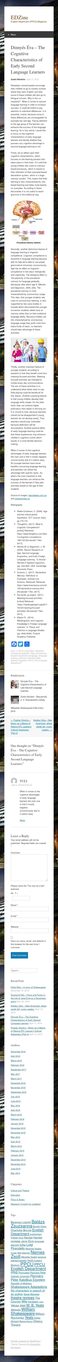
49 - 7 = (14, 893)
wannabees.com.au (38, 495)
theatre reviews (22, 1297)
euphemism (36, 1234)
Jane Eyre (27, 1241)
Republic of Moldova (21, 1283)
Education (30, 650)
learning (22, 658)
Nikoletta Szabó (29, 1257)
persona (42, 1257)
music (14, 1252)
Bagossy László (21, 1222)
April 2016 (15, 1110)
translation (33, 1301)
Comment (15, 852)
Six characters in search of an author (28, 1292)
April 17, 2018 (33, 79)
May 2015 (15, 1137)
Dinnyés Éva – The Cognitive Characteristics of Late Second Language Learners (33, 686)
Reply (22, 820)
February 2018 (17, 1065)
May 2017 (15, 1074)
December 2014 (18, 1159)
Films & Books (18, 1199)
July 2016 (15, 1096)
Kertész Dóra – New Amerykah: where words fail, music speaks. (42, 725)
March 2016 (16, 1114)
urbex (41, 1302)
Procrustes (24, 1272)
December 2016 (18, 1083)
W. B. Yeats (35, 1304)
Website (14, 926)
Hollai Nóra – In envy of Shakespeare (28, 987)
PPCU (31, 660)
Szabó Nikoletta (18, 79)
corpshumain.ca (22, 498)
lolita (23, 1245)
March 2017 (16, 1078)
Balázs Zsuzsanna (28, 1223)
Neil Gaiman (23, 1252)
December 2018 (18, 1051)
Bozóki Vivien (40, 1226)
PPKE (14, 1272)
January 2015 (17, 1155)
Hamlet (28, 1237)
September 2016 (18, 1092)
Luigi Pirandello (22, 1246)
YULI (23, 781)
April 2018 (15, 1056)
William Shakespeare (23, 1311)
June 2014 (15, 1168)
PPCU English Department (28, 1266)
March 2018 (16, 1060)
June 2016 (15, 1101)
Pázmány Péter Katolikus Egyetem (26, 659)
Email (14, 915)
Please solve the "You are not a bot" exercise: (28, 887)
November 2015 (18, 1132)
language (33, 655)
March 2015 (16, 1146)
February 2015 (17, 1150)
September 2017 (18, 1069)
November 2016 (18, 1087)
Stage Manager (31, 1294)
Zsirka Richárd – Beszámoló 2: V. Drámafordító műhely (33, 698)
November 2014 (18, 1164)
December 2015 (18, 1128)
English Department (19, 655)
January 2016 (17, 1123)
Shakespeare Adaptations (29, 1286)
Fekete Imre (17, 1237)
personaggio (19, 1260)
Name (14, 905)
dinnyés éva (41, 653)
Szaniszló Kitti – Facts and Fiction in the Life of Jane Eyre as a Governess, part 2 (28, 998)
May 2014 (15, 1173)
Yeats (29, 1317)
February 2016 (17, 1119)
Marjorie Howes (33, 1248)
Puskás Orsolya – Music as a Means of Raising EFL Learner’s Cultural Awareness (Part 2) (21, 726)
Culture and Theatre (20, 1190)
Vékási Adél (18, 1305)
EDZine (19, 17)
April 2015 (15, 1141)
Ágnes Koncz (26, 1321)
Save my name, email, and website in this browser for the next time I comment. (28, 944)
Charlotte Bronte (21, 1230)
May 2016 (15, 1105)
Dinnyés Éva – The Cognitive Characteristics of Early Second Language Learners (25, 1020)
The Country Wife (25, 1299)
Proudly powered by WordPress (25, 1341)
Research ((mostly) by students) (27, 652)
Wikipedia (16, 1309)
